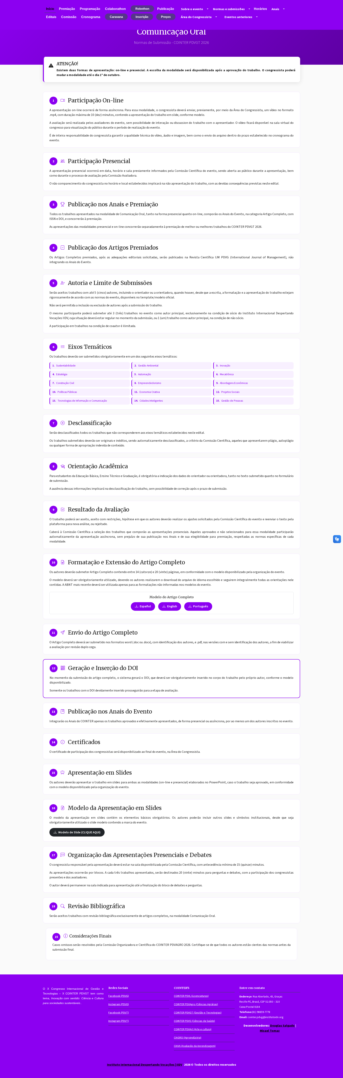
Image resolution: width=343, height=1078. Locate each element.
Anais (275, 9)
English (172, 606)
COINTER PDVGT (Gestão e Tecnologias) (198, 1013)
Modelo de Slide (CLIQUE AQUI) (79, 832)
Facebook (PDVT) (118, 1013)
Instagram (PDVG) (118, 1004)
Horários (260, 9)
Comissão (68, 17)
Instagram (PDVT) (118, 1021)
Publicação (165, 9)
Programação (90, 9)
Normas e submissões (229, 9)
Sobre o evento (192, 9)
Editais (51, 17)
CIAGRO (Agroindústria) (187, 1038)
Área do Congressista (196, 17)
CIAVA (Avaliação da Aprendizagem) (195, 1046)
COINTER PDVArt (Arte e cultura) (192, 1029)
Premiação (67, 9)
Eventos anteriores (238, 17)
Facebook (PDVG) (118, 996)
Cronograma (90, 17)
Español (145, 606)
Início (50, 9)
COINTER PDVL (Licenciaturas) (191, 996)
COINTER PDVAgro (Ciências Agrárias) (196, 1004)
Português (200, 606)
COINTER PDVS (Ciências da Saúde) (194, 1021)
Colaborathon (115, 9)
